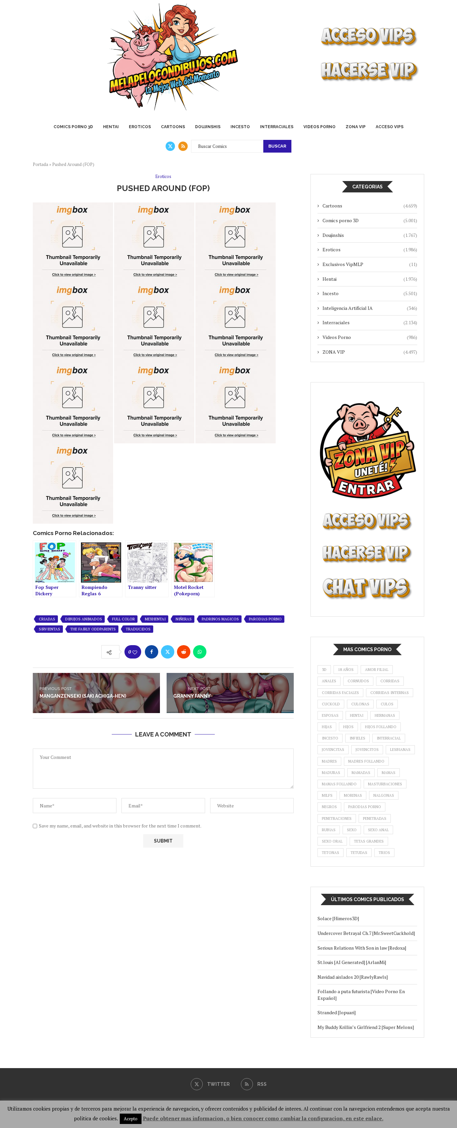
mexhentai (155, 619)
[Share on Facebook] (151, 652)
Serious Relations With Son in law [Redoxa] (361, 948)
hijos (348, 726)
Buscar (277, 146)
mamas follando (339, 784)
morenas (353, 795)
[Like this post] (134, 652)
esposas (330, 715)
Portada (40, 164)
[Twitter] (170, 146)
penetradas (374, 818)
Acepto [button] (131, 1119)
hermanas (385, 715)
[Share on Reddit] (183, 652)
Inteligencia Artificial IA (370, 308)
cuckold (331, 704)
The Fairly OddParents (93, 629)
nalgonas (383, 795)
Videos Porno (319, 126)
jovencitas (333, 749)
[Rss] (183, 146)
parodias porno (265, 619)
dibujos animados (83, 619)
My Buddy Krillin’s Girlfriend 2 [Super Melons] (365, 1027)
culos (387, 704)
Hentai (111, 126)
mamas (388, 772)
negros (329, 806)
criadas (47, 619)
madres (329, 761)
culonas (360, 704)
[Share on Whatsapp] (199, 652)
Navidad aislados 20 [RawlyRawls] (352, 977)
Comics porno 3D (73, 126)
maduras (331, 772)
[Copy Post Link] (215, 652)
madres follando (366, 761)
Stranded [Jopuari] (336, 1012)
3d (324, 669)
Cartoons (173, 126)
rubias (329, 830)
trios (384, 852)
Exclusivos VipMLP (370, 264)
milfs (327, 795)
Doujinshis (207, 126)
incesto (330, 738)
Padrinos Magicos (220, 619)
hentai (356, 715)
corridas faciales (340, 692)
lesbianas (400, 749)
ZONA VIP (356, 126)
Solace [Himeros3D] (338, 918)
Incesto (240, 126)
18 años (346, 669)
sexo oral (332, 841)
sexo (352, 830)
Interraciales (276, 126)
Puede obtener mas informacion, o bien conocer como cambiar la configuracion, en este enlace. (263, 1118)
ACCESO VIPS (389, 126)
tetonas (330, 852)
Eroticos (140, 126)
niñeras (184, 619)
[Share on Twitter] (167, 652)
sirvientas (49, 629)
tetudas (359, 852)
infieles (357, 738)
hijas (327, 726)
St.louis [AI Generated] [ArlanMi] (351, 962)
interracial (389, 738)
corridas (389, 681)
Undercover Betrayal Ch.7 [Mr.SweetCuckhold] (366, 933)
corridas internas (389, 692)
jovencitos (367, 749)
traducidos (138, 629)
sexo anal (378, 830)
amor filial (376, 669)
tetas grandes (369, 841)
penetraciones (337, 818)
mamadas (361, 772)
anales (329, 681)
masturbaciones (385, 784)
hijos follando (380, 726)
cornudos (358, 681)
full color (123, 619)
